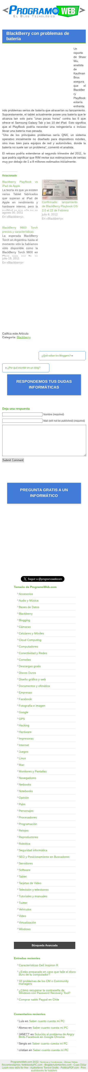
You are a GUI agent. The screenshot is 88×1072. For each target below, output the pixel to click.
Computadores (28, 646)
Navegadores (27, 778)
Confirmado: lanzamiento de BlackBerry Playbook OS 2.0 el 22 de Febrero (60, 206)
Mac (21, 764)
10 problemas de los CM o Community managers (44, 982)
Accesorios (26, 594)
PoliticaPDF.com (70, 1067)
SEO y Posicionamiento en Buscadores (44, 856)
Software (24, 870)
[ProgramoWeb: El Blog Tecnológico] (44, 18)
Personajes (26, 810)
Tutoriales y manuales (33, 896)
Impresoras (26, 738)
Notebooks (26, 791)
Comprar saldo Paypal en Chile (39, 999)
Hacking (24, 725)
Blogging (24, 620)
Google (23, 712)
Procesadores (28, 817)
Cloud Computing (30, 640)
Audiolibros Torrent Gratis (44, 1067)
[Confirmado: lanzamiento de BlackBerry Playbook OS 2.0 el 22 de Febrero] (60, 190)
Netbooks (25, 784)
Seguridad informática (33, 850)
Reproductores (28, 837)
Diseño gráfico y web (32, 679)
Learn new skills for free (15, 1067)
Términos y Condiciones (51, 1062)
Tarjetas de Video (30, 883)
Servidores (26, 863)
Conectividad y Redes (33, 653)
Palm (22, 804)
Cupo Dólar (79, 1064)
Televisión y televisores (34, 889)
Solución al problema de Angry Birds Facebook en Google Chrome (46, 1036)
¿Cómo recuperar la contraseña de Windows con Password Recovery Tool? (44, 992)
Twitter (23, 902)
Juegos (23, 751)
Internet (24, 745)
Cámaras (25, 626)
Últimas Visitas (71, 1062)
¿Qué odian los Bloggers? (56, 355)
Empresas (25, 692)
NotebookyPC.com (31, 1064)
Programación (28, 824)
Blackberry (23, 337)
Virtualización (27, 922)
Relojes (23, 830)
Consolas (25, 659)
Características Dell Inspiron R (38, 965)
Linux (22, 758)
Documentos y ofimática (34, 686)
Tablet (23, 876)
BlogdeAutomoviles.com (57, 1064)
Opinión (24, 797)
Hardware (25, 732)
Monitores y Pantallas (33, 771)
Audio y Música (28, 600)
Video (22, 916)
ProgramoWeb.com (21, 1061)
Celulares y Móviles (31, 633)
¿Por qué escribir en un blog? (23, 367)
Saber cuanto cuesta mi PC (46, 1021)
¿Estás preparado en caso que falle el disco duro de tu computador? (47, 973)
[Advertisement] (36, 75)
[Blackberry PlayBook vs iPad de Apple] (22, 200)
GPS (22, 718)
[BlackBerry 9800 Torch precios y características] (22, 246)
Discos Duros (27, 672)
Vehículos (25, 909)
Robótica (24, 843)
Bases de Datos (29, 607)
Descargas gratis (30, 666)
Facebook (25, 699)
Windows (24, 929)
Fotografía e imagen (32, 705)
